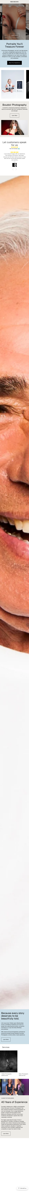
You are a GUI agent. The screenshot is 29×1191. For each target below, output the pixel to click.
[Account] (23, 6)
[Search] (5, 6)
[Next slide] (26, 84)
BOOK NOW (14, 35)
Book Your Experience (14, 62)
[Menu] (2, 6)
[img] (14, 147)
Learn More (14, 115)
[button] (13, 169)
